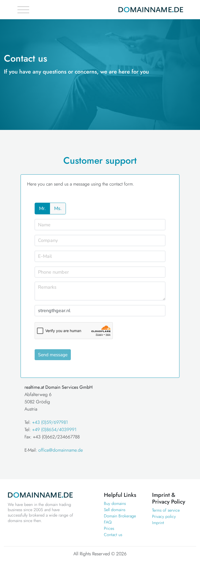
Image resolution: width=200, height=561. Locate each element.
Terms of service (166, 510)
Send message (52, 355)
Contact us (113, 535)
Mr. (42, 208)
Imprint (158, 523)
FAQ (108, 522)
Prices (109, 528)
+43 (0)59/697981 (50, 422)
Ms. (57, 208)
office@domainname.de (60, 450)
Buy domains (115, 503)
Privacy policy (164, 516)
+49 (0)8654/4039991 (54, 429)
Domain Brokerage (120, 516)
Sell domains (114, 510)
